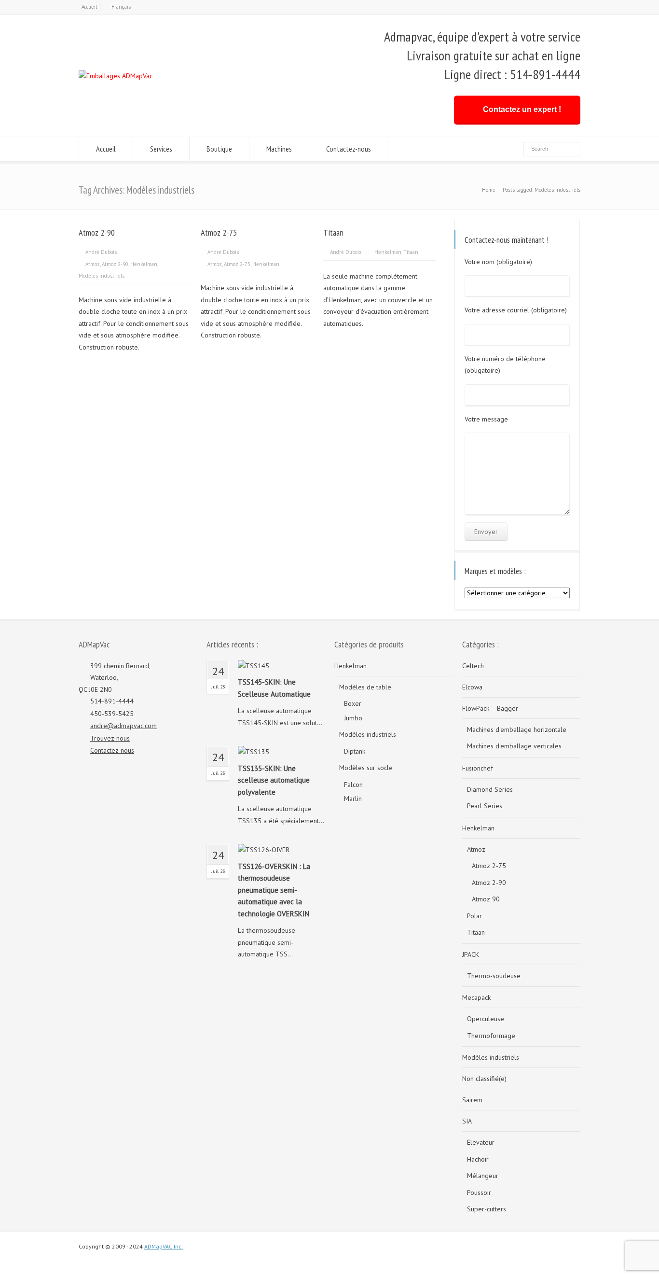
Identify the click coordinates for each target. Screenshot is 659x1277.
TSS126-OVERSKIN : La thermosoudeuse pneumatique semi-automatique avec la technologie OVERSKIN (274, 890)
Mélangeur (482, 1175)
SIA (467, 1121)
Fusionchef (477, 768)
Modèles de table (365, 687)
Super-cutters (486, 1209)
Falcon (353, 784)
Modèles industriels (101, 275)
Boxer (352, 703)
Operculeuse (485, 1018)
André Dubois (101, 252)
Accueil (89, 6)
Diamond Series (490, 789)
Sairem (472, 1099)
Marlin (353, 798)
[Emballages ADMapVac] (115, 75)
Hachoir (478, 1159)
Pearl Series (484, 805)
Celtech (473, 665)
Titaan (333, 232)
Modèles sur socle (366, 767)
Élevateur (480, 1142)
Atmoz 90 (486, 899)
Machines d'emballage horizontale (516, 729)
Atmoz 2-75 (219, 232)
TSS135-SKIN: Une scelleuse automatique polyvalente (274, 780)
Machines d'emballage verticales (514, 746)
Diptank (354, 751)
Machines (279, 149)
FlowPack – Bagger (490, 708)
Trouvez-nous (110, 738)
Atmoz (92, 264)
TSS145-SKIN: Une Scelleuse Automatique (274, 688)
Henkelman (143, 264)
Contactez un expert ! (522, 109)
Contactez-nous (348, 149)
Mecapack (476, 997)
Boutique (219, 149)
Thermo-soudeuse (494, 975)
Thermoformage (491, 1035)
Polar (474, 916)
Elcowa (472, 687)
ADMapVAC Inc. (163, 1246)
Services (161, 149)
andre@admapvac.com (123, 725)
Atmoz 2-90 (97, 232)
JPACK (470, 954)
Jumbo (353, 718)
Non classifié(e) (484, 1078)
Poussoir (479, 1192)
